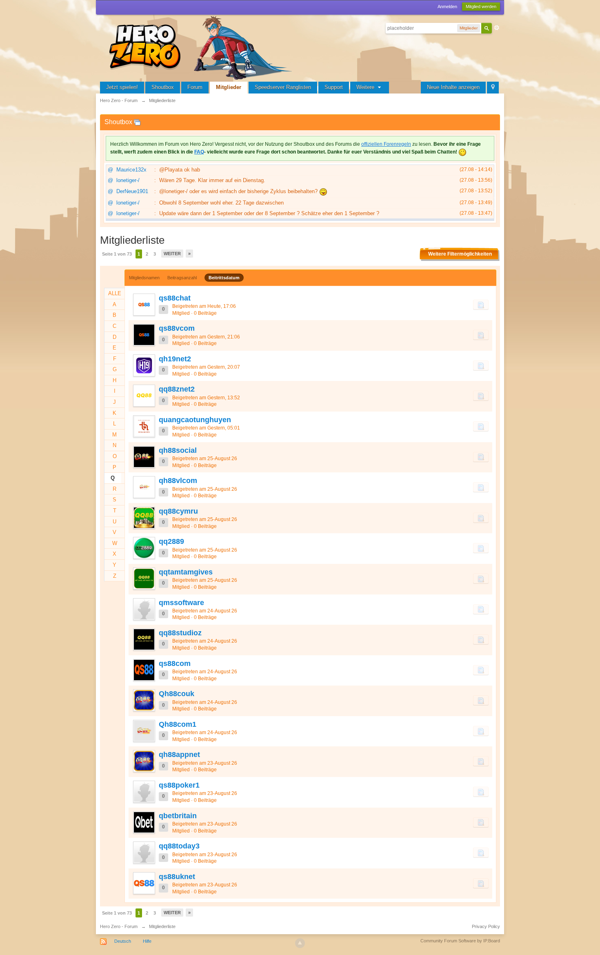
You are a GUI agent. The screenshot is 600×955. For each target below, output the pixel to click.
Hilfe (147, 941)
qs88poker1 (179, 785)
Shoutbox (162, 87)
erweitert (496, 27)
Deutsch (122, 941)
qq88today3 (179, 846)
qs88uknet (177, 877)
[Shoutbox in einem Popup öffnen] (137, 121)
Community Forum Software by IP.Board (460, 940)
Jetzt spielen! (122, 87)
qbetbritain (178, 816)
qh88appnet (179, 754)
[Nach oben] (300, 943)
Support (333, 87)
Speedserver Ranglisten (283, 87)
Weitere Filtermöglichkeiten (460, 254)
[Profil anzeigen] (143, 305)
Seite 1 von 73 (117, 254)
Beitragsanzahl (182, 277)
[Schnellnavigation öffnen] (493, 87)
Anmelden (447, 6)
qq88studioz (180, 633)
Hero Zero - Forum (119, 926)
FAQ (199, 152)
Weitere (366, 87)
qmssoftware (181, 603)
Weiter (172, 253)
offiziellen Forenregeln (386, 144)
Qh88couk (176, 694)
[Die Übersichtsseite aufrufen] (202, 47)
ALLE (114, 293)
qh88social (178, 450)
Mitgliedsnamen (144, 277)
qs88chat (175, 298)
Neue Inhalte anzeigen (453, 87)
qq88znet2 (177, 389)
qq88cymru (178, 511)
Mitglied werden (481, 6)
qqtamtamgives (186, 572)
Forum (194, 87)
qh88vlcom (178, 480)
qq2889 (171, 541)
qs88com (175, 663)
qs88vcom (177, 328)
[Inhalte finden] (481, 304)
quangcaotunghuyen (195, 420)
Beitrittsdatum (224, 277)
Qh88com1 (177, 724)
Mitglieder (228, 87)
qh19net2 (175, 359)
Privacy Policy (486, 926)
